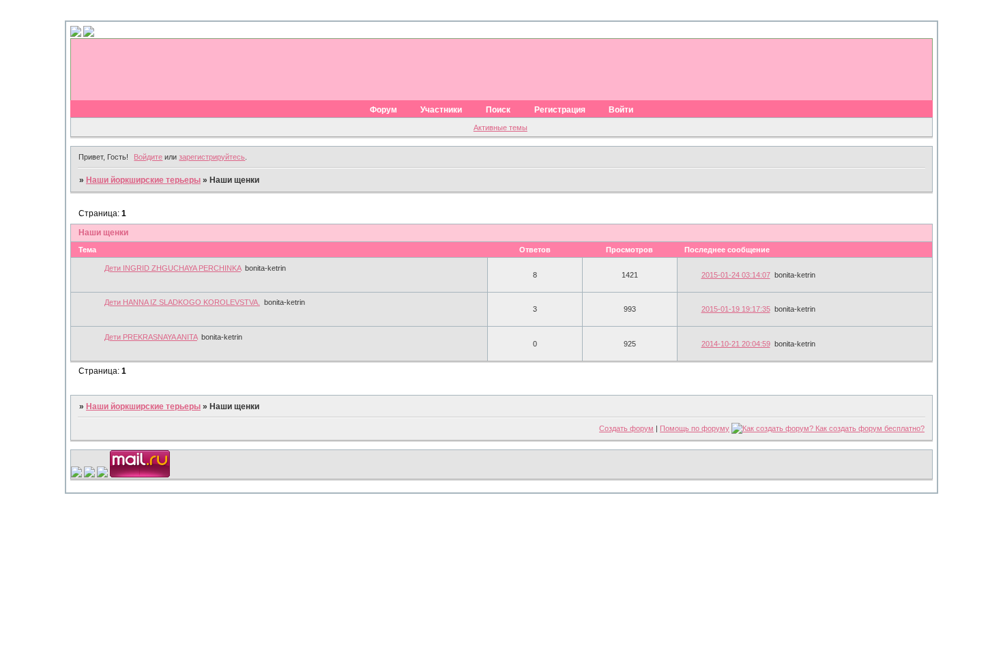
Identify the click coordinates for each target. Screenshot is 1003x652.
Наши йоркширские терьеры (143, 180)
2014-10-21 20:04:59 (735, 344)
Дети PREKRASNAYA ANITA (150, 337)
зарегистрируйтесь (212, 157)
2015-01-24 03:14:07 (735, 275)
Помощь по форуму (694, 428)
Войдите (148, 157)
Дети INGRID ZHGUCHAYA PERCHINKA (172, 268)
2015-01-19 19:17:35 (735, 309)
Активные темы (500, 127)
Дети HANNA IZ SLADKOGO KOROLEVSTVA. (182, 302)
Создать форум (626, 428)
